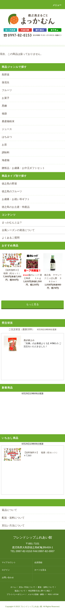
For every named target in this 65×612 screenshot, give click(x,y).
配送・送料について (46, 587)
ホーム (13, 587)
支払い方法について (27, 587)
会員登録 (38, 562)
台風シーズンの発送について (18, 230)
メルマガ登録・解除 (36, 594)
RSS (50, 594)
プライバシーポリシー (16, 594)
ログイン (6, 570)
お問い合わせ (8, 577)
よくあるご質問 (11, 237)
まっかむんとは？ (12, 222)
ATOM (55, 594)
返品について (20, 591)
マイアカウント (9, 562)
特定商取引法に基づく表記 (39, 591)
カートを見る (40, 570)
